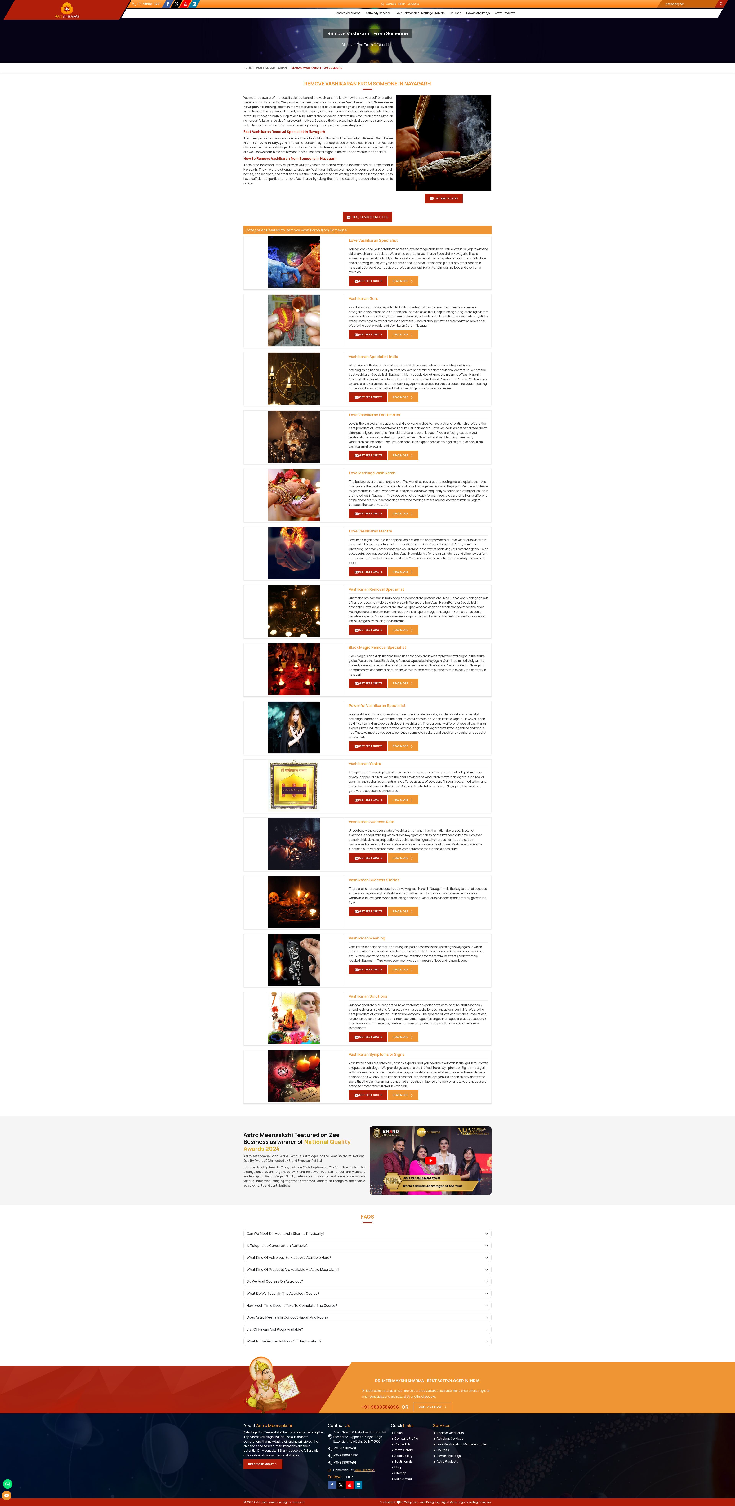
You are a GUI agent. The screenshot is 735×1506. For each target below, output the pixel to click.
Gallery (401, 3)
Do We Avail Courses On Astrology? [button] (275, 1281)
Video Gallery (403, 1456)
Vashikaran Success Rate (371, 822)
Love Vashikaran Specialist (373, 240)
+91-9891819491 (148, 4)
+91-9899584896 (380, 1407)
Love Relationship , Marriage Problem (420, 13)
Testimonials (403, 1461)
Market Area (403, 1479)
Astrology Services (378, 13)
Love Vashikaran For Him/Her (375, 415)
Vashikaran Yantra (365, 763)
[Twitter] (177, 4)
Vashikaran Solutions (368, 996)
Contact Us (413, 3)
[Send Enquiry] (6, 1495)
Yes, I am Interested (369, 217)
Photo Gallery (403, 1450)
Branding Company (479, 1502)
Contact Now (430, 1407)
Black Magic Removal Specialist (377, 647)
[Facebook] (168, 4)
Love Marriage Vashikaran (372, 473)
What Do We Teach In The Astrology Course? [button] (283, 1293)
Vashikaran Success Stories (374, 880)
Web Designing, (430, 1502)
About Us (391, 3)
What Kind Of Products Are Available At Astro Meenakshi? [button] (293, 1269)
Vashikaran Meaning (367, 938)
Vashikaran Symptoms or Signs (377, 1054)
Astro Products (505, 13)
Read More (401, 281)
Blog (397, 1467)
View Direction (364, 1470)
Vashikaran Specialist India (373, 356)
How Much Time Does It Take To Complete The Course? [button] (292, 1305)
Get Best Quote (446, 198)
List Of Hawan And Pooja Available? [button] (275, 1329)
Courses (455, 13)
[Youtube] (185, 4)
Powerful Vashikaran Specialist (377, 705)
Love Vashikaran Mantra (370, 531)
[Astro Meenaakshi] (66, 10)
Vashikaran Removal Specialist (376, 589)
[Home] (382, 4)
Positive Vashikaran (347, 13)
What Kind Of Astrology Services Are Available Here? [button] (289, 1257)
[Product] (444, 143)
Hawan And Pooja (478, 13)
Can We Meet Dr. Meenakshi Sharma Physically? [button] (285, 1233)
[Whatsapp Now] (7, 1484)
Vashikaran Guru (363, 298)
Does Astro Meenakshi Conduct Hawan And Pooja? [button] (287, 1317)
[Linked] (194, 4)
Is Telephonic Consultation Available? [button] (277, 1245)
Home (247, 68)
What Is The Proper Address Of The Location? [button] (284, 1341)
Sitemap (400, 1473)
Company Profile (406, 1438)
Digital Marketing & (453, 1502)
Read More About (261, 1464)
